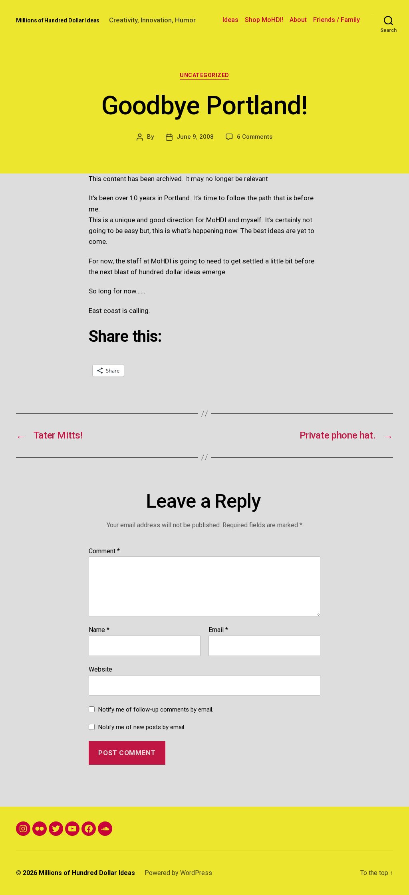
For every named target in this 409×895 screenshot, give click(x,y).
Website (100, 669)
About (298, 20)
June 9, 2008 (195, 136)
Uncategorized (204, 75)
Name (99, 630)
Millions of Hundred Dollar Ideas (57, 20)
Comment (104, 551)
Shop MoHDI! (264, 20)
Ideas (230, 20)
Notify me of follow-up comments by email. (155, 709)
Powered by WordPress (178, 873)
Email (218, 630)
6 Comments (254, 136)
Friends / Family (336, 20)
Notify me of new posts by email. (141, 727)
